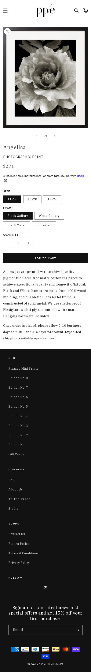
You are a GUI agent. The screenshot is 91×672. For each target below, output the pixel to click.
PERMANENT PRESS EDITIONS (49, 664)
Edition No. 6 (18, 397)
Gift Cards (16, 454)
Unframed (44, 225)
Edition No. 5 (18, 406)
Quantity (10, 234)
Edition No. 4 (18, 416)
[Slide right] (54, 136)
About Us (15, 489)
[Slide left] (36, 136)
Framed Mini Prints (23, 368)
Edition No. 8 (18, 378)
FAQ (11, 480)
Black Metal (17, 225)
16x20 (32, 199)
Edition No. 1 (18, 445)
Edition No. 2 (18, 435)
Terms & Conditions (23, 553)
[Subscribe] (77, 630)
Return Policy (18, 544)
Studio (13, 509)
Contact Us (16, 534)
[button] (5, 10)
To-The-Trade (19, 499)
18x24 (52, 199)
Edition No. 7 (18, 387)
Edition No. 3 (18, 426)
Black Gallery (18, 216)
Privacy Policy (19, 563)
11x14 (12, 199)
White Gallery (49, 216)
